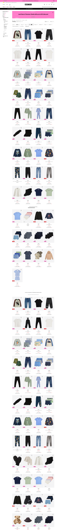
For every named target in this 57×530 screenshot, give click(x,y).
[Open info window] (53, 0)
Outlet (4, 2)
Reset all (27, 26)
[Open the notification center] (49, 4)
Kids (9, 4)
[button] (47, 21)
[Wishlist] (51, 4)
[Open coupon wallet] (44, 4)
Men (7, 4)
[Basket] (53, 4)
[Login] (46, 4)
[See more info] (17, 46)
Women (4, 4)
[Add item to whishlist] (21, 29)
